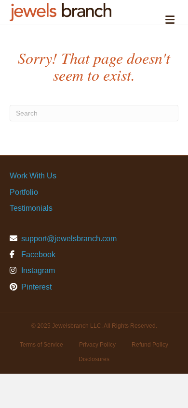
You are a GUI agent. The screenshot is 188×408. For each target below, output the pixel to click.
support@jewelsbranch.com (69, 238)
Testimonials (31, 208)
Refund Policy (150, 344)
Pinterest (35, 287)
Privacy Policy (97, 344)
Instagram (37, 270)
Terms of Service (41, 344)
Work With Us (33, 176)
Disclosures (94, 359)
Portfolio (24, 192)
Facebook (37, 254)
